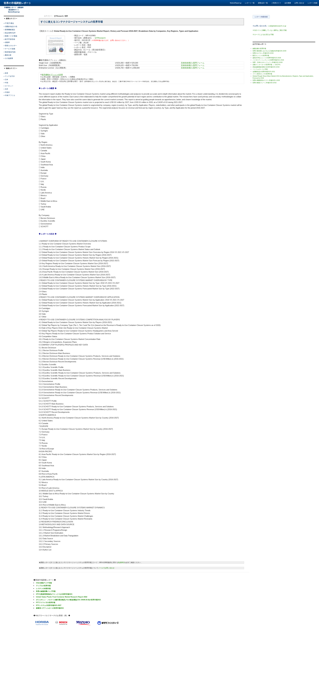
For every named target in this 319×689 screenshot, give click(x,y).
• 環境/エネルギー (10, 46)
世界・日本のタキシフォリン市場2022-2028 (267, 62)
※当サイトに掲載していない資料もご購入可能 (270, 30)
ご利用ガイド (276, 3)
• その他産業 (8, 58)
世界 (66, 16)
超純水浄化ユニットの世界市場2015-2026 (267, 58)
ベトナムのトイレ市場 (260, 69)
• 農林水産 (7, 55)
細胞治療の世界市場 (259, 48)
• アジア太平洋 (9, 76)
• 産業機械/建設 (9, 30)
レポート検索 (312, 3)
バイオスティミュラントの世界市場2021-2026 (268, 60)
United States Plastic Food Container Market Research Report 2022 (61, 597)
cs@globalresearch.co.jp (277, 26)
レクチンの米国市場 (43, 588)
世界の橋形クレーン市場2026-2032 (265, 83)
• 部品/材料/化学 (10, 33)
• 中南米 (7, 92)
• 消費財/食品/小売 (10, 26)
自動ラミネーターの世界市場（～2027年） (267, 64)
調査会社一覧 (263, 3)
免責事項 (121, 562)
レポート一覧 (250, 3)
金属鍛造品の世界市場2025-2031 (264, 71)
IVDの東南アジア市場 (44, 583)
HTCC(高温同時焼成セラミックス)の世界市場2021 (54, 594)
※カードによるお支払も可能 (263, 34)
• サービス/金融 (9, 49)
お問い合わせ (299, 3)
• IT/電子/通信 (9, 23)
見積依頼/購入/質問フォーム (192, 63)
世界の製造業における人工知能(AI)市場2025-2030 (269, 51)
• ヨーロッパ (8, 86)
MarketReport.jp (235, 3)
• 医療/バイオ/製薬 (10, 36)
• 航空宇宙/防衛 (9, 39)
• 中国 (6, 83)
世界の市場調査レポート (17, 3)
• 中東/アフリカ (9, 95)
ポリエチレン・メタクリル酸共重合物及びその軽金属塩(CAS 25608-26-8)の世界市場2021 (68, 600)
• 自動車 (7, 42)
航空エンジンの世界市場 (261, 55)
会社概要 (287, 3)
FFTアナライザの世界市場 (45, 602)
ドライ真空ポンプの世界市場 (262, 74)
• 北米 (6, 89)
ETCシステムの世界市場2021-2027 (48, 605)
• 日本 (6, 79)
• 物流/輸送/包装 (10, 52)
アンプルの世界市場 (43, 586)
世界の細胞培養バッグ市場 (45, 591)
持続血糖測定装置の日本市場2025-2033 (266, 67)
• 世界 (6, 73)
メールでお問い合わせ (106, 568)
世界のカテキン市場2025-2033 (263, 53)
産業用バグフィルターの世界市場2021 (50, 608)
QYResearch (59, 16)
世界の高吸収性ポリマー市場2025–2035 (266, 80)
